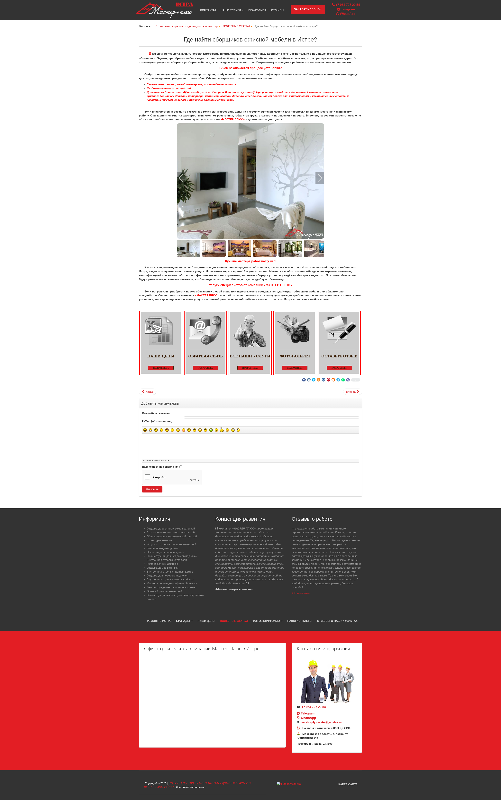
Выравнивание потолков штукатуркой (171, 532)
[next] (317, 178)
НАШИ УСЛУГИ (231, 10)
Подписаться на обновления (160, 466)
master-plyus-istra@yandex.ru (321, 722)
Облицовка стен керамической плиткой (172, 536)
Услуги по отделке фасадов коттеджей (171, 544)
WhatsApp (348, 13)
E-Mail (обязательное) (157, 421)
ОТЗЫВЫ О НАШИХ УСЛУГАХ (337, 620)
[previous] (183, 178)
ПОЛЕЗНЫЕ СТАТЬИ (234, 620)
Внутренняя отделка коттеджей (167, 559)
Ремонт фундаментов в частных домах (172, 587)
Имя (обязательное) (156, 413)
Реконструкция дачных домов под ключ (172, 555)
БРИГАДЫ (183, 620)
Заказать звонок (308, 9)
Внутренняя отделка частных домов (170, 571)
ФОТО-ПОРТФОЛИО (266, 620)
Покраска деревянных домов (165, 552)
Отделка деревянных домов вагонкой (171, 528)
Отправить (152, 489)
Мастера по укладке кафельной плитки (172, 583)
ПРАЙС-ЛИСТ (257, 10)
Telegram (348, 9)
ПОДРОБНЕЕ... (161, 368)
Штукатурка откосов (159, 540)
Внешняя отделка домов (162, 548)
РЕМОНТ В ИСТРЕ (159, 620)
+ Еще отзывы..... (303, 593)
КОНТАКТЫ (208, 10)
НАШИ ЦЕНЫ (206, 620)
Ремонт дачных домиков (162, 563)
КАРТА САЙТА (348, 784)
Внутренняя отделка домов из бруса (170, 579)
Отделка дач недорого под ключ (167, 575)
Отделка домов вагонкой (162, 567)
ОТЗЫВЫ (277, 10)
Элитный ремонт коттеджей (164, 591)
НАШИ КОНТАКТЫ (299, 620)
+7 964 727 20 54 (348, 4)
